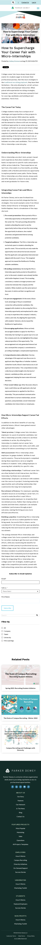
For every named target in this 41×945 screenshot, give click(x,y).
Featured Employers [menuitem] (20, 904)
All (5, 628)
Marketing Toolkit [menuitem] (20, 888)
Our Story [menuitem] (20, 796)
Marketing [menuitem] (20, 832)
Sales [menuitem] (20, 836)
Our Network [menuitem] (20, 804)
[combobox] (18, 615)
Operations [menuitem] (20, 840)
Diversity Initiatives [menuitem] (20, 864)
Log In (34, 2)
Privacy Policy (31, 936)
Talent (6, 634)
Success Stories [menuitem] (20, 872)
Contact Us (25, 2)
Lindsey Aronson (14, 61)
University (7, 637)
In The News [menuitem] (20, 808)
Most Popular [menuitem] (20, 828)
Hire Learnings (9, 640)
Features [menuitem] (20, 800)
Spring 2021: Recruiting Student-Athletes (20, 688)
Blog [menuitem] (20, 812)
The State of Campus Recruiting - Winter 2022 (20, 718)
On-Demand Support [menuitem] (20, 868)
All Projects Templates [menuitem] (20, 844)
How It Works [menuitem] (20, 856)
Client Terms (21, 936)
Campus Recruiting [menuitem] (20, 860)
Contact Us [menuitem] (20, 816)
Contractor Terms (11, 936)
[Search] (37, 615)
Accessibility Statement (20, 938)
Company (7, 631)
